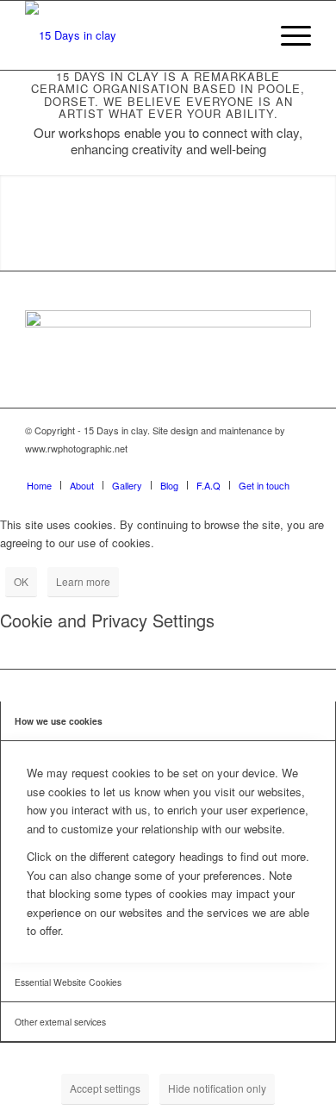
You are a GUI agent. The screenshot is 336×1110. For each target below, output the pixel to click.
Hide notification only (217, 1088)
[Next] (321, 223)
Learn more (83, 581)
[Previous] (15, 223)
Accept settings (105, 1088)
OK (21, 581)
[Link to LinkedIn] (272, 467)
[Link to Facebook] (220, 467)
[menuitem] (287, 35)
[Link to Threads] (298, 467)
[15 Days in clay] (139, 35)
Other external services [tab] (60, 1021)
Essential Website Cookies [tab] (68, 982)
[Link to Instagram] (246, 467)
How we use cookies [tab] (59, 720)
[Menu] (287, 35)
